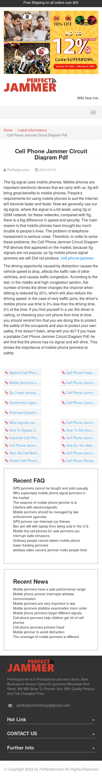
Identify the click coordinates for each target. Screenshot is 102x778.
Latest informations (32, 130)
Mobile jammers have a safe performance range (49, 589)
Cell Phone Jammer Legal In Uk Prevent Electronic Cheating (82, 382)
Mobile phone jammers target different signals (47, 612)
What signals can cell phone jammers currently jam (25, 422)
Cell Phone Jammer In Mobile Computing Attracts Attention (82, 422)
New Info (91, 98)
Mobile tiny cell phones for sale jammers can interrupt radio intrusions (46, 533)
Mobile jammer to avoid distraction (39, 631)
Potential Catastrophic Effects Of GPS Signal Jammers (25, 412)
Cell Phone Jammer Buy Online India (25, 445)
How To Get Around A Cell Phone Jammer (82, 430)
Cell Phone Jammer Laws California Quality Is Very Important (82, 402)
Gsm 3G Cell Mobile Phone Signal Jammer (25, 453)
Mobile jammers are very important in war (44, 603)
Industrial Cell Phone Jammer (25, 437)
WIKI (80, 98)
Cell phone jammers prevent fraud (38, 627)
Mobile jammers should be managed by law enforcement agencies (45, 514)
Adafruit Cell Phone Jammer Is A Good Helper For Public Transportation (25, 372)
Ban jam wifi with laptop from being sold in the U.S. (51, 526)
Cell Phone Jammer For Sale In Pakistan (82, 437)
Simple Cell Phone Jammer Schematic (25, 460)
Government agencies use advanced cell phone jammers (25, 402)
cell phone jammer (77, 258)
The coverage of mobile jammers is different (46, 636)
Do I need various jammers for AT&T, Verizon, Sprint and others (25, 392)
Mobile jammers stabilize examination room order (50, 608)
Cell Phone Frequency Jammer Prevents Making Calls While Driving (82, 372)
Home (8, 130)
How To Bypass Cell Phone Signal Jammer (25, 430)
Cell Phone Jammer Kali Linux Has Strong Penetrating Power (82, 392)
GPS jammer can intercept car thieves (41, 521)
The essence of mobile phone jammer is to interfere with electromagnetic (45, 504)
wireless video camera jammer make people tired (50, 549)
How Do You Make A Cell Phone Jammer (82, 445)
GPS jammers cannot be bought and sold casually (50, 488)
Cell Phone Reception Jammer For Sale (82, 460)
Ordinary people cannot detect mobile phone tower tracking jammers (46, 542)
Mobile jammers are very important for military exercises (25, 382)
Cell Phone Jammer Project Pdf (82, 453)
